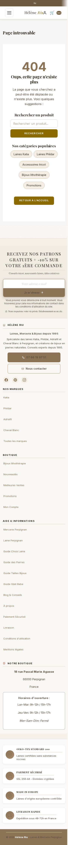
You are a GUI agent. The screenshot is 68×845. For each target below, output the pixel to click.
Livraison (8, 627)
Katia (6, 397)
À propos (8, 605)
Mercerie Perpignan (15, 529)
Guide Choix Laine (14, 551)
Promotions (34, 185)
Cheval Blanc (11, 430)
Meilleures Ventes (13, 485)
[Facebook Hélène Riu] (6, 380)
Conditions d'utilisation (16, 638)
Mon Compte (11, 506)
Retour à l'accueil (34, 200)
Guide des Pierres (14, 562)
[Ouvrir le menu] (9, 13)
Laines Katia (21, 154)
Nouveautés (10, 474)
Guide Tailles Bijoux (14, 573)
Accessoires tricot (34, 164)
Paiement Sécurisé (14, 616)
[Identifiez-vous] (44, 12)
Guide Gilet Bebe (13, 584)
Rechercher (33, 133)
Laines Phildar (45, 154)
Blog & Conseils (12, 594)
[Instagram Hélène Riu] (24, 380)
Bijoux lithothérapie (34, 174)
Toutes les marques (15, 441)
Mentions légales (13, 649)
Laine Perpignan (13, 540)
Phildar (7, 408)
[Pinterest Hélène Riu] (15, 380)
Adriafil (7, 419)
